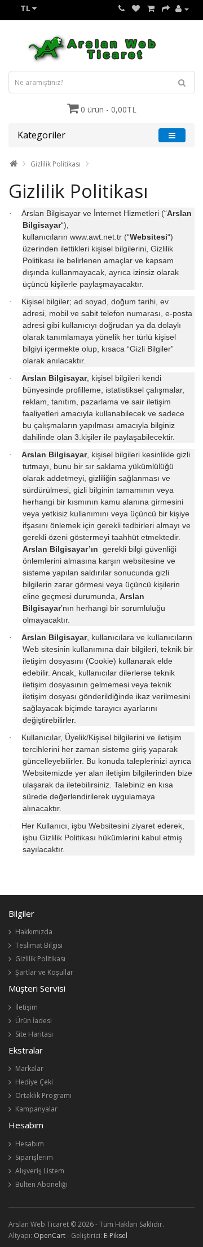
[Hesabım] (182, 8)
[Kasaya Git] (166, 8)
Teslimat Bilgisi (39, 945)
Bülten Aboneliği (41, 1184)
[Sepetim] (151, 8)
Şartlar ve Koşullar (44, 972)
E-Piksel (115, 1235)
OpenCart (49, 1235)
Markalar (29, 1068)
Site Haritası (34, 1034)
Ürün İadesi (33, 1020)
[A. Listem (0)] (136, 8)
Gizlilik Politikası (55, 164)
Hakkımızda (33, 932)
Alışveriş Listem (39, 1171)
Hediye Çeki (34, 1082)
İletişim (26, 1007)
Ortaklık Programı (43, 1095)
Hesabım (29, 1144)
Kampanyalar (36, 1109)
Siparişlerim (34, 1157)
